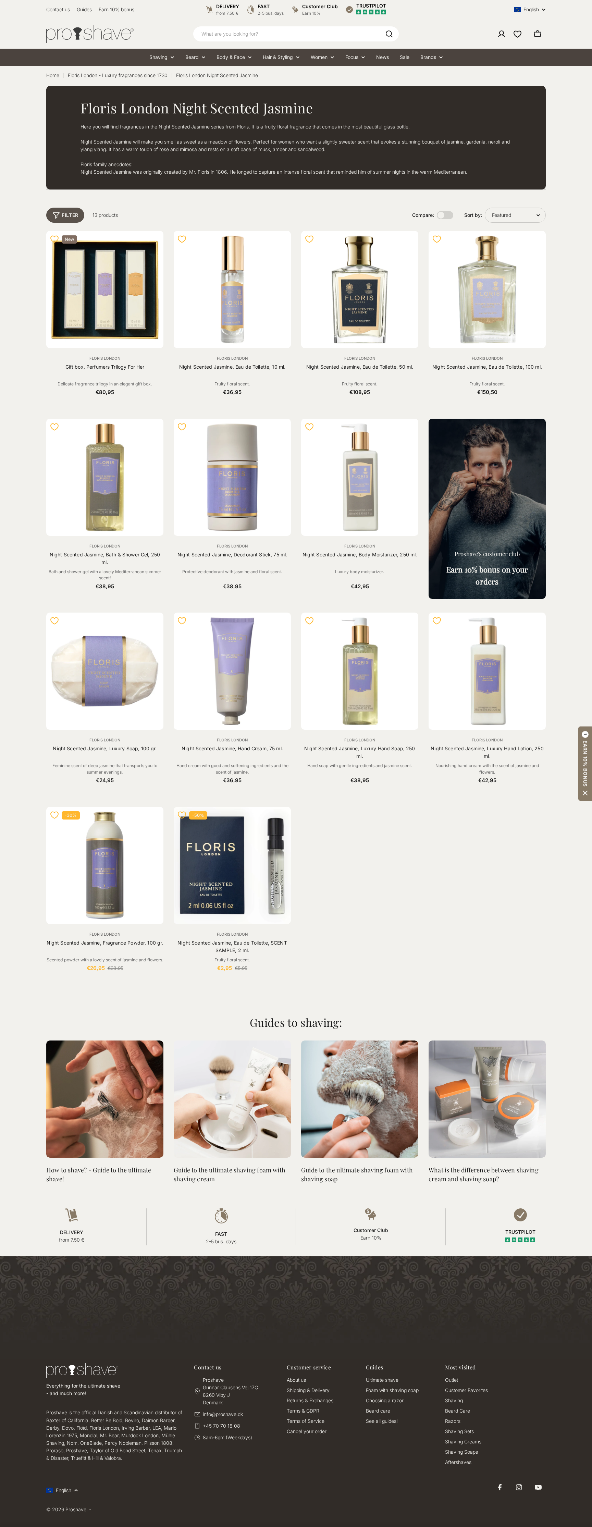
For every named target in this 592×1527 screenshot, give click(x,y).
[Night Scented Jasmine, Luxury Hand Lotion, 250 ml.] (487, 671)
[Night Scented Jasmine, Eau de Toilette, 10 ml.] (232, 289)
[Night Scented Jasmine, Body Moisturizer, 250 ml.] (359, 477)
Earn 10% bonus (116, 9)
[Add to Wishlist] (54, 239)
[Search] (389, 34)
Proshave (75, 1509)
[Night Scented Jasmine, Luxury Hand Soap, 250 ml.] (359, 671)
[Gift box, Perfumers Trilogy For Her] (104, 289)
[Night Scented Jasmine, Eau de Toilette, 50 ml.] (359, 289)
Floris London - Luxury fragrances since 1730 (118, 75)
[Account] (501, 34)
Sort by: (473, 215)
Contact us (58, 9)
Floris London (104, 358)
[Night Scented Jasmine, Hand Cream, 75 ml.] (232, 671)
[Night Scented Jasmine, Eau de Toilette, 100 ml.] (487, 289)
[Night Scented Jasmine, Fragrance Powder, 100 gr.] (104, 865)
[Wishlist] (517, 34)
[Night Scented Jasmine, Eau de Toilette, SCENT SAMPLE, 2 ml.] (232, 865)
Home (52, 75)
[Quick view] (154, 245)
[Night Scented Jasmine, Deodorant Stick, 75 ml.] (232, 477)
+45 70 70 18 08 (221, 1426)
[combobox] (296, 33)
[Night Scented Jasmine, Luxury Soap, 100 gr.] (104, 671)
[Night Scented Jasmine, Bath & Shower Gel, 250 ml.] (104, 477)
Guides (84, 9)
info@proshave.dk (223, 1414)
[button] (585, 763)
